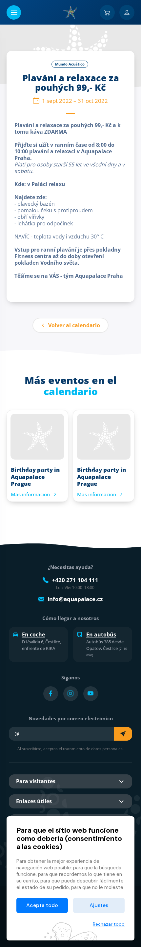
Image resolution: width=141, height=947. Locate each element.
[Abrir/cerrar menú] (14, 12)
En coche (33, 634)
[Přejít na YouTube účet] (90, 693)
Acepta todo (42, 905)
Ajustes (99, 905)
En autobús (101, 634)
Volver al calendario (74, 325)
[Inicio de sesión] (126, 12)
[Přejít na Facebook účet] (50, 693)
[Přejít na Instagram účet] (70, 693)
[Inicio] (70, 12)
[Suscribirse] (123, 734)
